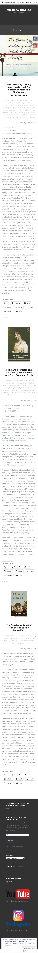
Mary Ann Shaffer (25, 110)
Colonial (5, 638)
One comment (23, 643)
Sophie (28, 112)
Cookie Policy (10, 945)
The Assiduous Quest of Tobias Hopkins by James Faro (19, 628)
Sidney (23, 112)
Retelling (32, 390)
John (25, 638)
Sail (34, 638)
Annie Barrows (29, 103)
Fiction (31, 100)
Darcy (18, 385)
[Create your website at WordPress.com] (19, 2)
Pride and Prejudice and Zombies (13, 390)
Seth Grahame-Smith (15, 392)
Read (33, 110)
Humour (6, 103)
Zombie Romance (29, 392)
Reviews (12, 103)
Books (5, 105)
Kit (18, 110)
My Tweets (9, 881)
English (25, 100)
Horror (6, 383)
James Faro (19, 638)
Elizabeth (26, 105)
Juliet (14, 110)
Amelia (21, 103)
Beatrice (32, 636)
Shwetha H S (31, 123)
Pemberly (17, 388)
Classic (21, 381)
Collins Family (11, 385)
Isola (10, 110)
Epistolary (6, 108)
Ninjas (11, 388)
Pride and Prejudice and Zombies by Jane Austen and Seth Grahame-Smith (19, 372)
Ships (5, 641)
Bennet (20, 383)
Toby (12, 643)
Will (16, 117)
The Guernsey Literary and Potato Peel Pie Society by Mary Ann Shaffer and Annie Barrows (19, 89)
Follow (10, 841)
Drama (20, 100)
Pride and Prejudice (27, 388)
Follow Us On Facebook (14, 867)
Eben (21, 105)
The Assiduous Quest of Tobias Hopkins (21, 641)
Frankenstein (19, 108)
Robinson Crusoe (14, 112)
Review (5, 112)
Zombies (11, 395)
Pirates (29, 638)
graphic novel (19, 438)
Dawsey (10, 105)
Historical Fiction (29, 108)
